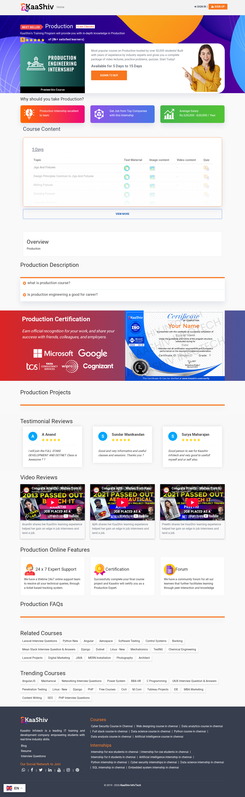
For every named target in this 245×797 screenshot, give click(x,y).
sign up (219, 6)
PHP (90, 689)
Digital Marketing (59, 658)
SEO (50, 698)
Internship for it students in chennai (113, 757)
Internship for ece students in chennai (114, 752)
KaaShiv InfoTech (130, 785)
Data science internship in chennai (202, 762)
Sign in (201, 6)
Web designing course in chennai (157, 726)
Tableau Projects (157, 689)
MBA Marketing (193, 689)
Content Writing (32, 698)
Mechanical (48, 681)
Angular (89, 641)
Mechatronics (139, 649)
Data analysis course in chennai (111, 736)
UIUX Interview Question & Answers (194, 681)
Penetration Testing (34, 689)
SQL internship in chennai (108, 767)
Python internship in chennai (109, 762)
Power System (116, 681)
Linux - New (117, 649)
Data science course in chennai (150, 731)
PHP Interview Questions (74, 698)
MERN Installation (99, 658)
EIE (176, 689)
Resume (26, 751)
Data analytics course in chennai (202, 726)
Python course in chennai (190, 731)
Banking (177, 641)
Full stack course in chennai (110, 731)
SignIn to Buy (109, 75)
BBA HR (136, 681)
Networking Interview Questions (82, 681)
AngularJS (29, 681)
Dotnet (100, 649)
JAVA (79, 658)
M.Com (137, 689)
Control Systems (156, 641)
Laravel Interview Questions (39, 641)
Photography (125, 658)
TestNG (158, 649)
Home (60, 7)
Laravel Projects (32, 658)
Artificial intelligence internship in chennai (165, 757)
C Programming (157, 681)
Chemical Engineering (182, 649)
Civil (124, 689)
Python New (70, 641)
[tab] (122, 284)
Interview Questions (33, 756)
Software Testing (129, 641)
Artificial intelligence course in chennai (159, 736)
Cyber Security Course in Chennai (112, 726)
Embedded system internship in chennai (153, 767)
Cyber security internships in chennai (154, 762)
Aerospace (106, 641)
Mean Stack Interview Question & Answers (48, 649)
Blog (24, 745)
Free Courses (107, 689)
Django (85, 649)
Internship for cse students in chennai (165, 752)
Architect (144, 658)
